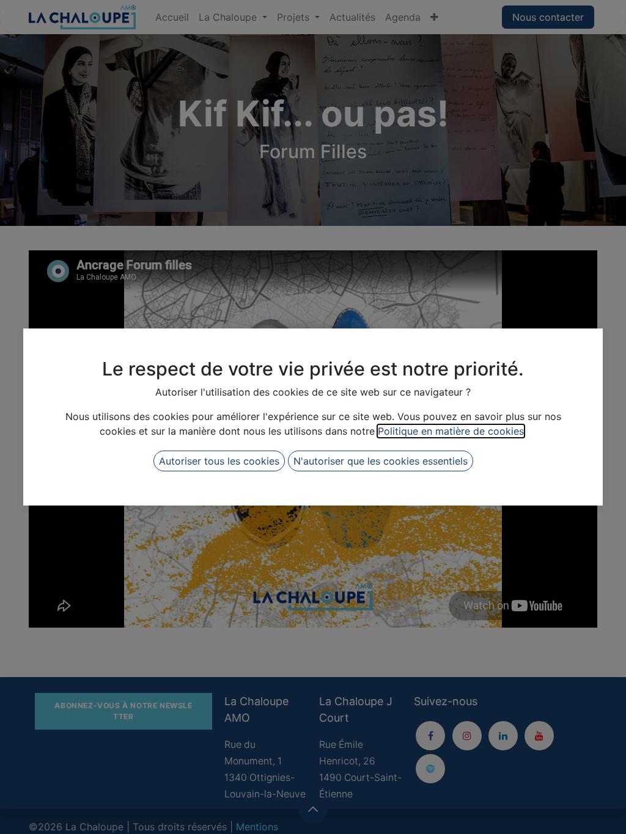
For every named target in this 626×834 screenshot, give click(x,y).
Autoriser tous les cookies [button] (219, 461)
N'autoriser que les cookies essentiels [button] (380, 461)
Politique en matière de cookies (451, 431)
